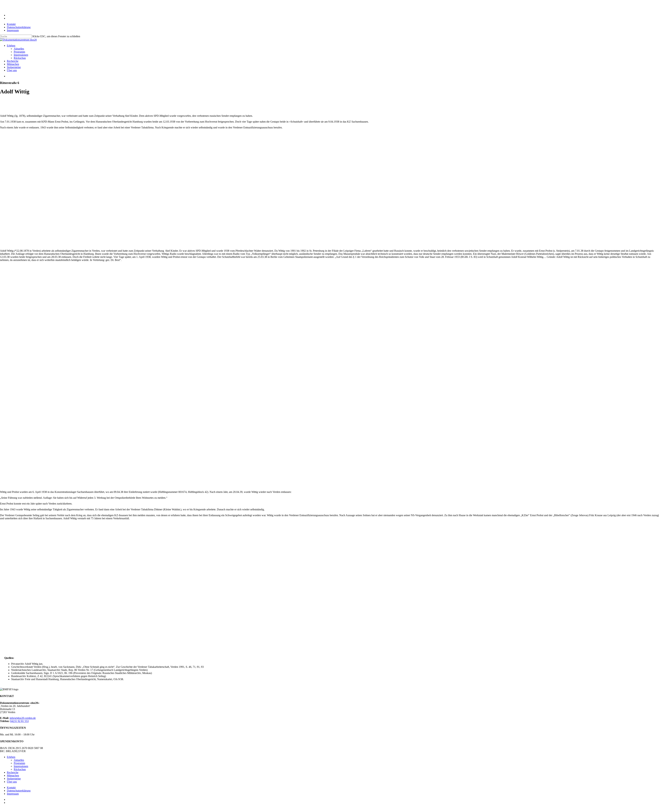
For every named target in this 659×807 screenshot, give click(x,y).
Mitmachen (13, 775)
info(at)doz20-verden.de (23, 718)
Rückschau (20, 769)
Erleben (11, 757)
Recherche (12, 772)
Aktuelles (19, 760)
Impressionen (21, 766)
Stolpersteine (14, 778)
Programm (19, 763)
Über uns (12, 781)
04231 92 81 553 (19, 721)
